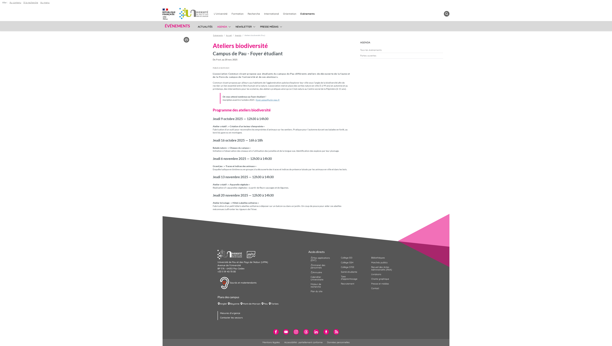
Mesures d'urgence (230, 313)
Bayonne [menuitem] (234, 303)
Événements (218, 35)
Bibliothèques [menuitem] (378, 257)
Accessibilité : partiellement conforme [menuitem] (303, 342)
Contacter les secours (231, 317)
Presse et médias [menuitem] (380, 283)
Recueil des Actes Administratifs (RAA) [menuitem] (381, 268)
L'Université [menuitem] (220, 13)
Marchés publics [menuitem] (379, 262)
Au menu (45, 2)
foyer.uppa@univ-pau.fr (268, 100)
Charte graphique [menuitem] (380, 278)
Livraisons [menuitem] (376, 274)
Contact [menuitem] (375, 288)
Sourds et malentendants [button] (243, 282)
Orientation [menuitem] (289, 13)
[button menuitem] (446, 14)
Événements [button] (177, 26)
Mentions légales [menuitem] (271, 342)
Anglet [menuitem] (223, 303)
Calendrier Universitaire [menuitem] (317, 278)
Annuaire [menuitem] (317, 272)
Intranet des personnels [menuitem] (318, 266)
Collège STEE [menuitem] (347, 267)
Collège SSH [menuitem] (347, 262)
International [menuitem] (271, 13)
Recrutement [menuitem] (347, 283)
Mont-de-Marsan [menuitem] (251, 303)
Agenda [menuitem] (222, 26)
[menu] (229, 26)
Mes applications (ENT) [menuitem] (320, 259)
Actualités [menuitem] (205, 26)
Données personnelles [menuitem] (338, 342)
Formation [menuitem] (238, 13)
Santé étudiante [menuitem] (349, 271)
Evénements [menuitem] (307, 13)
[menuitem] (401, 50)
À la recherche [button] (30, 2)
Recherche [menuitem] (254, 13)
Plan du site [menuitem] (316, 291)
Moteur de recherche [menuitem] (316, 285)
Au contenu (15, 2)
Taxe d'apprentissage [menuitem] (349, 277)
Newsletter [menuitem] (244, 26)
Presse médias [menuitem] (269, 26)
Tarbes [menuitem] (275, 303)
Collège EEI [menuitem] (346, 257)
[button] (232, 254)
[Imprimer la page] (186, 39)
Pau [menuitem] (266, 303)
